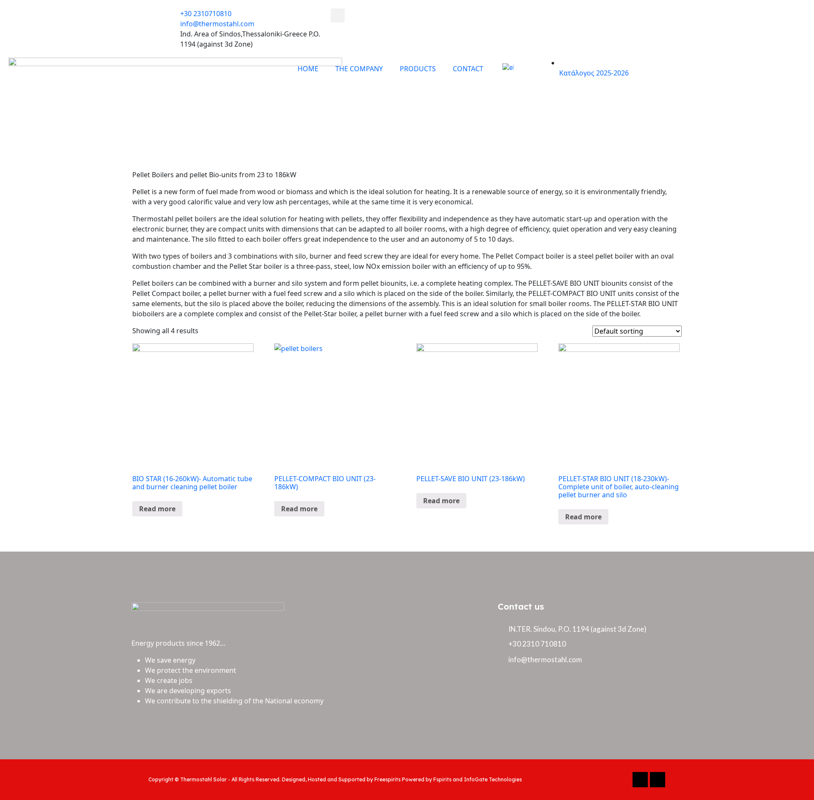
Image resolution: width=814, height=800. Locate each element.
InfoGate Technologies (493, 779)
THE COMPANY (359, 68)
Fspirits (442, 779)
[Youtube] (657, 779)
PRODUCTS (418, 68)
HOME (308, 68)
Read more (157, 508)
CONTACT (468, 68)
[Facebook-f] (640, 779)
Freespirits (387, 779)
